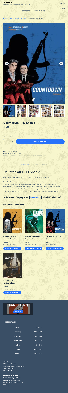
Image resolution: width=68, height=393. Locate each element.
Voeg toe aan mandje (40, 142)
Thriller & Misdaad (18, 153)
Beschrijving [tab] (25, 164)
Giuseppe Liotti (29, 156)
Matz (47, 156)
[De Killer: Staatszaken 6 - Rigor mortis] (34, 221)
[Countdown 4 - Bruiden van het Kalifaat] (12, 265)
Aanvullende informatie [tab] (39, 164)
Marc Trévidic (40, 156)
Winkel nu (18, 311)
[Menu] (4, 8)
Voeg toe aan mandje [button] (12, 248)
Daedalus (20, 156)
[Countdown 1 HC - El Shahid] (55, 221)
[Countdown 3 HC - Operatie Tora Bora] (12, 221)
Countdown (12, 156)
